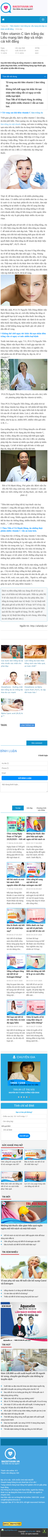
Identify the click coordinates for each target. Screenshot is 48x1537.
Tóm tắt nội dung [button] (10, 76)
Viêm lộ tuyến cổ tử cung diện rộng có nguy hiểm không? (35, 1020)
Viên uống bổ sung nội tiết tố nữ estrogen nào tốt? (34, 882)
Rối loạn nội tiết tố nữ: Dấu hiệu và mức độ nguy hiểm (16, 1020)
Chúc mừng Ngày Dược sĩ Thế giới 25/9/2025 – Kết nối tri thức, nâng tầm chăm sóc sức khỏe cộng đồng (16, 836)
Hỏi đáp (30, 808)
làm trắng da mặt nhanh (10, 124)
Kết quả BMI (5, 1126)
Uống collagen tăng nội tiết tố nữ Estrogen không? (15, 974)
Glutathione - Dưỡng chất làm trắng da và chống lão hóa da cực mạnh (12, 689)
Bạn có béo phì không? (24, 1112)
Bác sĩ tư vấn (30, 1531)
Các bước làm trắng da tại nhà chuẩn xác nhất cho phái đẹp (12, 663)
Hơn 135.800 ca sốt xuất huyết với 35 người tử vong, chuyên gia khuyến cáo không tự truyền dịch (23, 1376)
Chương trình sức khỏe (41, 809)
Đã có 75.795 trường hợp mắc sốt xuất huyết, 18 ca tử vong (25, 1401)
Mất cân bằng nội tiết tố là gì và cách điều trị (35, 974)
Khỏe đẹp (18, 29)
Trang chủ (4, 26)
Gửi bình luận (24, 778)
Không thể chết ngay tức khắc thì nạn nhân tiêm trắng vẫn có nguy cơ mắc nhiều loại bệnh (24, 92)
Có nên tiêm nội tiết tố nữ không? (16, 1293)
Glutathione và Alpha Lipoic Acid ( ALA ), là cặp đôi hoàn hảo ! (35, 689)
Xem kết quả (24, 1136)
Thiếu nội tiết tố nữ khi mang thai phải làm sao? (21, 1296)
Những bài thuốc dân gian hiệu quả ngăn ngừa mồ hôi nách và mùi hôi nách (35, 836)
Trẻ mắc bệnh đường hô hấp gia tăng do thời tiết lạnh (23, 1429)
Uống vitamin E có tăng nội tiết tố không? (19, 1290)
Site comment (36, 743)
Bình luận (8, 751)
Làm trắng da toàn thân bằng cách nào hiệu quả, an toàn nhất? (35, 663)
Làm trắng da (27, 725)
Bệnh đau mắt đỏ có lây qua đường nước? (19, 1398)
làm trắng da (37, 112)
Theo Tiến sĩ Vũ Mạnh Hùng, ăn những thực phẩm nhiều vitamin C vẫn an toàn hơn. (24, 103)
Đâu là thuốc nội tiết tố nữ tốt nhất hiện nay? (16, 928)
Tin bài (17, 808)
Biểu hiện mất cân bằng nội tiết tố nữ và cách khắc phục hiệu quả (11, 1186)
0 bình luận (43, 755)
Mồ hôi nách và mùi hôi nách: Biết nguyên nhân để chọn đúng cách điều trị (16, 882)
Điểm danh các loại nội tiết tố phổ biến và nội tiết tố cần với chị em (35, 928)
